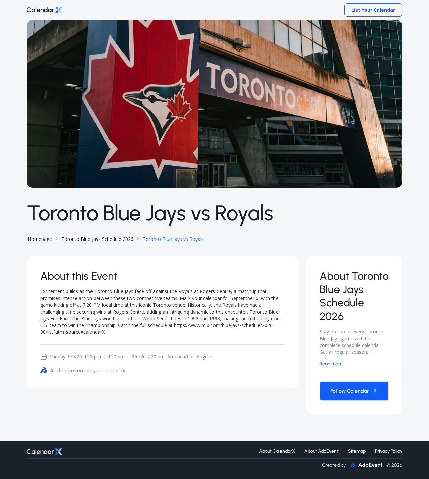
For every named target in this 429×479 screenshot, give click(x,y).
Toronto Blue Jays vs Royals (173, 239)
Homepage (40, 239)
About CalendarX (277, 451)
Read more (331, 364)
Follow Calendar (349, 391)
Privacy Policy (388, 451)
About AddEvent (321, 451)
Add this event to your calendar (88, 370)
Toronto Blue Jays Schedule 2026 (97, 239)
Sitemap (357, 451)
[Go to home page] (44, 10)
